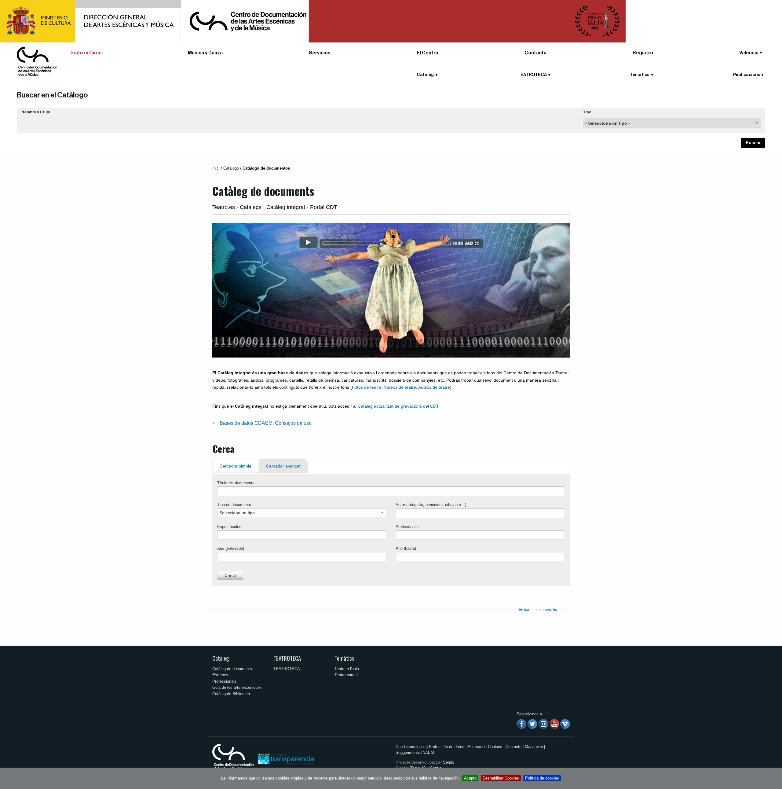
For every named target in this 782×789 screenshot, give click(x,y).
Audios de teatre (434, 387)
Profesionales (408, 526)
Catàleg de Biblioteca (231, 694)
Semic (448, 762)
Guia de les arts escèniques (237, 687)
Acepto (470, 778)
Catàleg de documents (232, 668)
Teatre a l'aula (346, 668)
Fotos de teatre (367, 387)
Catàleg (220, 658)
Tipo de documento (234, 504)
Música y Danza (205, 52)
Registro (643, 52)
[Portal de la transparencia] (285, 758)
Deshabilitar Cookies (501, 778)
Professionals (224, 681)
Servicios (320, 52)
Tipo (587, 112)
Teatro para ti (346, 675)
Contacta (535, 52)
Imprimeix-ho (546, 609)
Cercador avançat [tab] (283, 466)
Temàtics (344, 658)
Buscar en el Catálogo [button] (52, 95)
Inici (216, 168)
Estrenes (220, 675)
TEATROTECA (287, 658)
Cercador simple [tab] (235, 466)
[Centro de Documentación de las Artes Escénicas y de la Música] (37, 61)
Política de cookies (542, 778)
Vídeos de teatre (400, 387)
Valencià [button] (748, 52)
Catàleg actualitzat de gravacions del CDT (398, 406)
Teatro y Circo (85, 52)
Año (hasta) (406, 548)
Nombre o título (35, 112)
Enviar (524, 609)
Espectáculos (229, 526)
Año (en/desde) (230, 548)
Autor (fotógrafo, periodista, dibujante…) (431, 504)
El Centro (427, 52)
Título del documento (235, 483)
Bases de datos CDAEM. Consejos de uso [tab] (266, 423)
